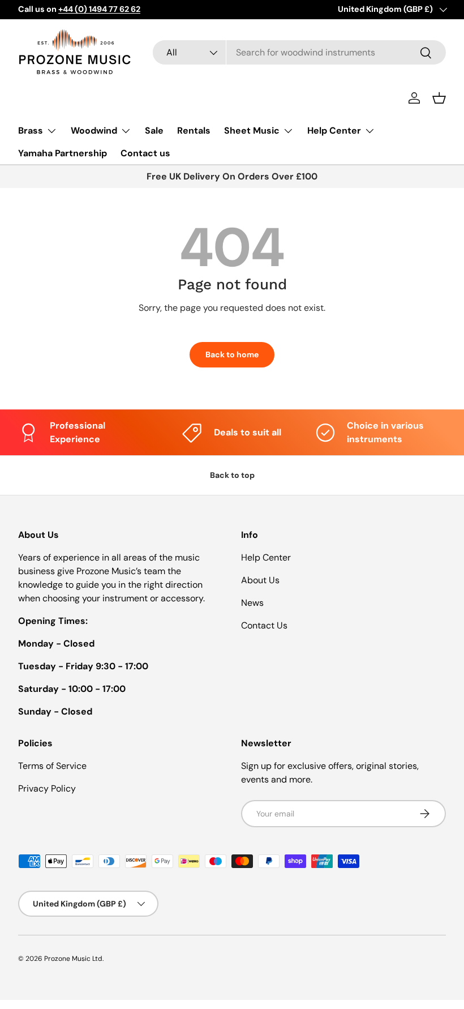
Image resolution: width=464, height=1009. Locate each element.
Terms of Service (52, 766)
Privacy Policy (47, 788)
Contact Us (264, 625)
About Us (260, 580)
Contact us (145, 153)
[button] (439, 97)
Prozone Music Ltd (73, 958)
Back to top (232, 475)
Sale (154, 130)
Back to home (232, 354)
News (252, 603)
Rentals (193, 130)
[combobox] (299, 52)
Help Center (266, 557)
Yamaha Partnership (62, 153)
